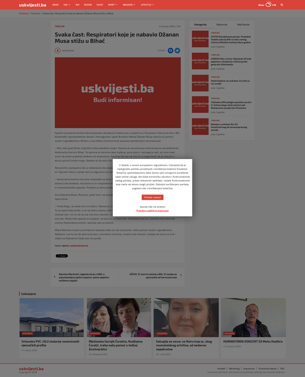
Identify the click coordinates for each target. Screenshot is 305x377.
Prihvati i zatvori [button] (152, 197)
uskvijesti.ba (32, 5)
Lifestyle (146, 4)
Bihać (56, 4)
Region (88, 4)
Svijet (100, 4)
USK (66, 4)
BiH (77, 4)
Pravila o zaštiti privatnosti (152, 210)
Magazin (128, 4)
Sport (111, 4)
